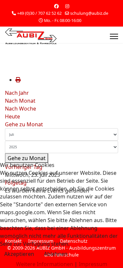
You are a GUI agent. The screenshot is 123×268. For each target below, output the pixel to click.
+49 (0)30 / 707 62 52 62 (39, 13)
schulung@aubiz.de (89, 13)
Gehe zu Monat (24, 124)
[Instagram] (67, 6)
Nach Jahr (17, 92)
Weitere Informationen (44, 264)
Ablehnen (56, 254)
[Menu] (114, 36)
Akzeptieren (19, 254)
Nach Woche (20, 108)
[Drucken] (18, 79)
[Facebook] (56, 6)
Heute (12, 116)
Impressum (93, 264)
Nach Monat (20, 100)
